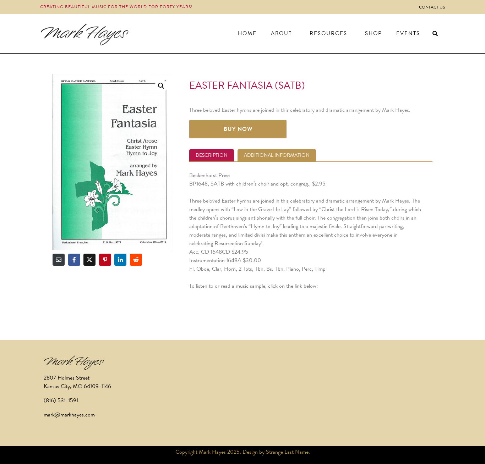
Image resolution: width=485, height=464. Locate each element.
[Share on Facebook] (74, 260)
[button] (161, 85)
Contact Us (432, 7)
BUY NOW (238, 129)
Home (247, 33)
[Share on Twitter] (89, 260)
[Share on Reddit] (136, 260)
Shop (373, 33)
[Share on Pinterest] (105, 260)
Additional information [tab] (277, 155)
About (281, 33)
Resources (328, 33)
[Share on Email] (59, 260)
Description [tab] (212, 155)
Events (408, 33)
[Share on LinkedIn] (120, 260)
